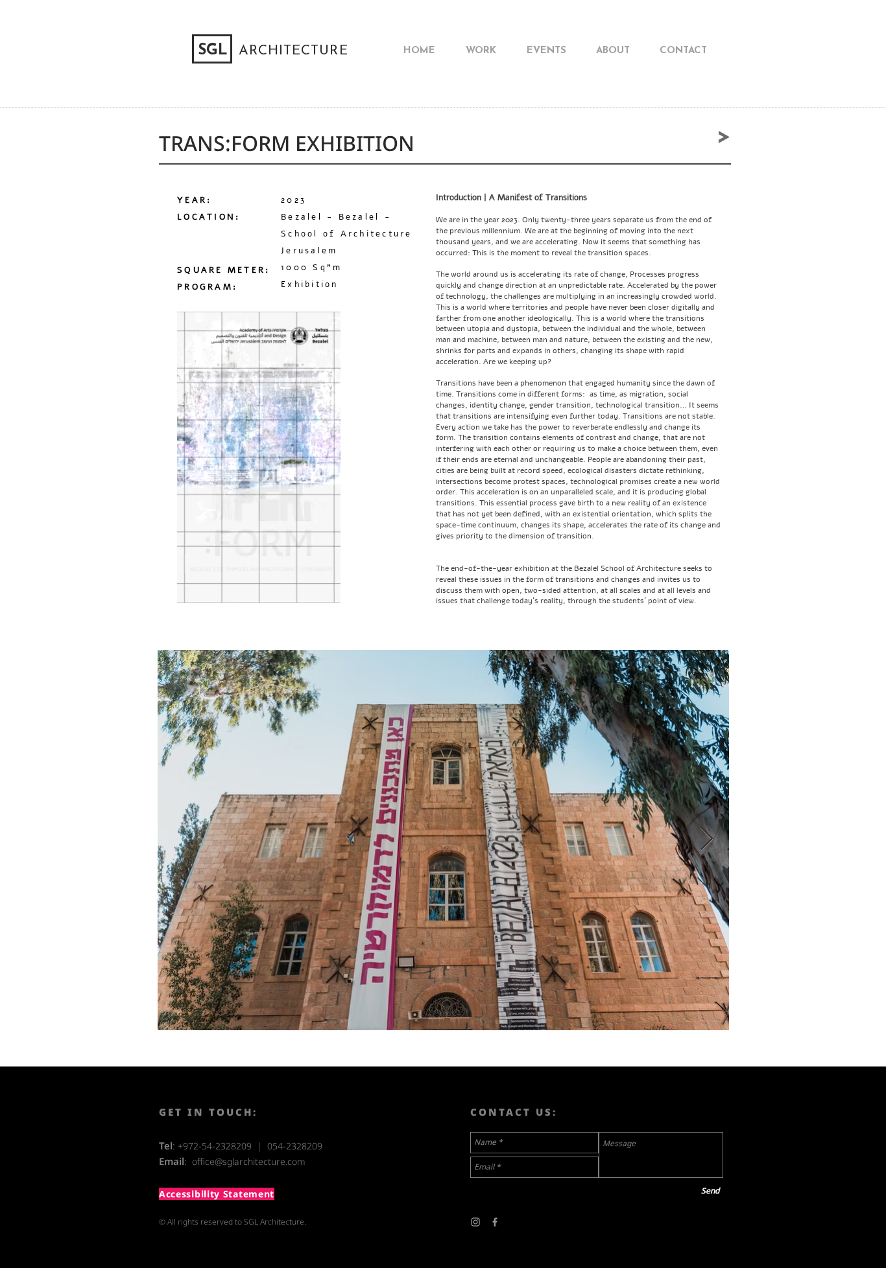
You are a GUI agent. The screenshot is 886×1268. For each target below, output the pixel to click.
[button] (324, 588)
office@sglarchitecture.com (248, 1161)
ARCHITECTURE (293, 51)
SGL (213, 50)
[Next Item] (706, 839)
